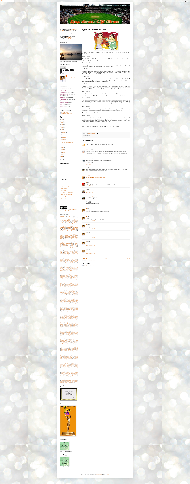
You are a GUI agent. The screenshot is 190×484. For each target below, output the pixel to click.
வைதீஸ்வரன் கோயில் (71, 379)
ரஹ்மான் (62, 266)
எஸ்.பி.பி (66, 234)
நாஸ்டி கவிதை (69, 344)
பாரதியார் (75, 261)
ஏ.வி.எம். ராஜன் (67, 292)
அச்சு (72, 252)
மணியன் (61, 359)
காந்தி (64, 299)
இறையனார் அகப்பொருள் (69, 285)
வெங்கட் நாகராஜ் (89, 158)
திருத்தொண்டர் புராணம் (74, 332)
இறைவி (75, 285)
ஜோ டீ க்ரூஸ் (74, 323)
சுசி (86, 182)
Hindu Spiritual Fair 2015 (68, 270)
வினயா (76, 266)
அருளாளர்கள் (64, 226)
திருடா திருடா (68, 332)
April (63, 149)
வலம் (72, 266)
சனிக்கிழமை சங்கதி (64, 230)
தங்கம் (68, 326)
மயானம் (76, 359)
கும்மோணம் (67, 255)
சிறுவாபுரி (70, 315)
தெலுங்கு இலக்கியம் (74, 339)
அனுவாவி (71, 275)
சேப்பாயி (61, 258)
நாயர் (65, 344)
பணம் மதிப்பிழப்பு (72, 348)
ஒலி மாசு (74, 293)
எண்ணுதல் (66, 290)
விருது (65, 376)
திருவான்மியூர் (75, 334)
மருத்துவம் (61, 360)
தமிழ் (72, 243)
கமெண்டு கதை (68, 254)
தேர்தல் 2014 (62, 340)
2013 (62, 129)
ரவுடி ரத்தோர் (75, 365)
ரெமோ (76, 368)
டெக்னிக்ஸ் (70, 325)
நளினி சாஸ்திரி (69, 343)
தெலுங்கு (68, 339)
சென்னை (75, 318)
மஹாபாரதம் (73, 229)
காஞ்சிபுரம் (75, 254)
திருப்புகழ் (75, 333)
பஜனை (68, 347)
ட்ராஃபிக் (64, 326)
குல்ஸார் (76, 303)
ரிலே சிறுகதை (71, 367)
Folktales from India (66, 244)
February (64, 152)
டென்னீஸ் (74, 325)
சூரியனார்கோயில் (62, 318)
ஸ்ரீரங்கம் (61, 381)
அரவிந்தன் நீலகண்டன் (72, 277)
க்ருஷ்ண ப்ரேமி (62, 308)
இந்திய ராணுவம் (68, 284)
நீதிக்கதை (75, 243)
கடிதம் (71, 294)
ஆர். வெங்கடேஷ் (66, 283)
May (63, 147)
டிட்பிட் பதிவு (68, 243)
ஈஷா (72, 286)
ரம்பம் (68, 365)
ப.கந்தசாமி (88, 143)
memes (77, 271)
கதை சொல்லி (75, 294)
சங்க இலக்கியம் (71, 308)
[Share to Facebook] (88, 135)
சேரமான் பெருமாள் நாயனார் (73, 319)
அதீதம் (61, 253)
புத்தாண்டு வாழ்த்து (71, 262)
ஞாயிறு (66, 324)
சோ (67, 320)
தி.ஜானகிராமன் (62, 331)
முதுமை (73, 263)
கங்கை (68, 294)
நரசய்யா (77, 342)
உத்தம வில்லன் (67, 287)
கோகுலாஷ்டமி (72, 255)
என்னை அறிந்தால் (72, 290)
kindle (74, 271)
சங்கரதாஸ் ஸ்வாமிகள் (64, 309)
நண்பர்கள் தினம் (62, 342)
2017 (62, 122)
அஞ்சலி (72, 244)
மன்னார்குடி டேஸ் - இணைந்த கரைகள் (67, 196)
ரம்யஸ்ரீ (71, 365)
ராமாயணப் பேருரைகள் (64, 367)
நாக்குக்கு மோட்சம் (64, 184)
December (64, 132)
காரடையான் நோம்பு (72, 299)
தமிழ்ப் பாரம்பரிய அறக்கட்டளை (68, 258)
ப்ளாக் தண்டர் (70, 358)
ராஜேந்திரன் (68, 366)
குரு (71, 302)
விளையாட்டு (69, 227)
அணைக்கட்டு (66, 275)
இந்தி (63, 284)
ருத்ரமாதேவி (66, 368)
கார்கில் (77, 299)
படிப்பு (61, 348)
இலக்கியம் (68, 286)
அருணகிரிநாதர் (62, 278)
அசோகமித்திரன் (67, 236)
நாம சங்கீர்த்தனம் (67, 260)
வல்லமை (76, 372)
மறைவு (65, 360)
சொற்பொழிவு (66, 247)
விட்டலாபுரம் (68, 375)
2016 (62, 124)
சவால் (76, 246)
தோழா (73, 340)
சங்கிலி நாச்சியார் (70, 309)
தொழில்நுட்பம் (65, 229)
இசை (69, 218)
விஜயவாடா (61, 375)
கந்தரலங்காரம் (73, 295)
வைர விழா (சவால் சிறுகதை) (66, 186)
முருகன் (73, 363)
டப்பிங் (74, 324)
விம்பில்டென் (62, 376)
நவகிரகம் (73, 343)
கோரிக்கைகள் (71, 307)
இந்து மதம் (68, 245)
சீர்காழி (66, 317)
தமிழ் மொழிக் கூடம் (70, 327)
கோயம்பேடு (65, 307)
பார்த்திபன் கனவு (62, 351)
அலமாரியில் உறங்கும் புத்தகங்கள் (67, 142)
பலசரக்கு (68, 349)
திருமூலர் (61, 334)
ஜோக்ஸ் (67, 231)
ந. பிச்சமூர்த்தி (63, 341)
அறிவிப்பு (64, 245)
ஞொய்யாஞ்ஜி (70, 324)
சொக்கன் (64, 320)
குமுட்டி (69, 302)
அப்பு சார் (70, 276)
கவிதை (76, 245)
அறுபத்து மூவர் (68, 278)
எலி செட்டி (62, 291)
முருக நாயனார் (69, 363)
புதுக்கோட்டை (62, 355)
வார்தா (64, 374)
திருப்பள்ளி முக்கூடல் (70, 333)
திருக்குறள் (61, 259)
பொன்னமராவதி (66, 357)
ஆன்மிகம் (76, 219)
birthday (66, 271)
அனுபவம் (62, 216)
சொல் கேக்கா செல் (64, 200)
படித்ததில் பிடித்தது (66, 220)
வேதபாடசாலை (62, 379)
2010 (62, 157)
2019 (62, 121)
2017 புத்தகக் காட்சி (74, 268)
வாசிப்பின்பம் (74, 231)
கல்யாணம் (69, 242)
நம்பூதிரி (73, 342)
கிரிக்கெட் (70, 234)
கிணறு (69, 300)
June (63, 145)
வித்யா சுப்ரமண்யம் (74, 375)
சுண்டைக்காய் (75, 317)
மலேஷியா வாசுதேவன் (70, 360)
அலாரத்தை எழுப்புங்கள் (74, 278)
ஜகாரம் (76, 320)
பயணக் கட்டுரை (75, 222)
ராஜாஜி (61, 366)
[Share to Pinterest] (89, 135)
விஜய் (65, 375)
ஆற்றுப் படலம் (72, 283)
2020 (62, 119)
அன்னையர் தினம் (62, 276)
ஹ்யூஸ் (73, 382)
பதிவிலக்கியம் (63, 181)
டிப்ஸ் (64, 325)
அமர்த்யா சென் (75, 276)
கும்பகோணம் (62, 255)
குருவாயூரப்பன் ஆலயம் (63, 303)
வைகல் (66, 379)
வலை (61, 224)
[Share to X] (86, 135)
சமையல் (67, 237)
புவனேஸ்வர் (69, 355)
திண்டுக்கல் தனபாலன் (90, 175)
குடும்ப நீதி (98, 134)
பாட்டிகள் (76, 350)
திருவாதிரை (70, 334)
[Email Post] (97, 133)
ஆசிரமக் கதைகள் (68, 279)
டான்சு (77, 324)
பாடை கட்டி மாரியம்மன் (67, 350)
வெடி (77, 376)
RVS (86, 208)
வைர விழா (70, 30)
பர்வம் (66, 261)
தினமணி (75, 258)
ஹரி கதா (71, 381)
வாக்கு (61, 374)
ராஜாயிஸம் (64, 366)
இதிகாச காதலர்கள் (72, 253)
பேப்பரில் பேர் (69, 356)
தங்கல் (71, 326)
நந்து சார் (70, 342)
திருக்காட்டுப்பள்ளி (62, 332)
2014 (62, 127)
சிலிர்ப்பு (73, 315)
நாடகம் (76, 259)
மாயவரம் (61, 363)
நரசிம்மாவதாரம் (63, 343)
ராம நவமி (72, 366)
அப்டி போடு (73, 230)
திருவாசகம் (65, 334)
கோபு (76, 255)
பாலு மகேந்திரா (68, 351)
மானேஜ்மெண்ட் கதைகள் (67, 263)
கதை (65, 242)
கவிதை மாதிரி (75, 228)
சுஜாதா (61, 247)
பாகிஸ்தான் (76, 349)
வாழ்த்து (67, 374)
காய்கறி (67, 299)
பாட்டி (72, 350)
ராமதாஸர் (76, 366)
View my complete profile (70, 77)
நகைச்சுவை (64, 223)
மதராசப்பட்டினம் (66, 359)
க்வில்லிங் (66, 308)
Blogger (108, 474)
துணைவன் (73, 336)
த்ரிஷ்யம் (77, 340)
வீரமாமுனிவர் (74, 376)
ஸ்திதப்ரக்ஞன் (63, 380)
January (63, 154)
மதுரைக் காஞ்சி (71, 359)
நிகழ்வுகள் (73, 260)
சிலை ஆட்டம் (70, 38)
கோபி (62, 307)
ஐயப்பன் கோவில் (66, 293)
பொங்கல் (72, 250)
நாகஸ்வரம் (66, 239)
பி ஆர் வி (62, 352)
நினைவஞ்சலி (75, 344)
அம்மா (66, 277)
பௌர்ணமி (65, 358)
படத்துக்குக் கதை (75, 347)
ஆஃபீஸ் (62, 279)
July (63, 140)
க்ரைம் (69, 246)
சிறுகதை (71, 216)
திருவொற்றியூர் (67, 259)
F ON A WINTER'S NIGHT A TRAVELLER (66, 269)
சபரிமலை (69, 310)
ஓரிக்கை (64, 294)
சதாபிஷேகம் (76, 309)
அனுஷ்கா (75, 275)
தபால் (61, 327)
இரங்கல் (69, 228)
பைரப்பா (73, 356)
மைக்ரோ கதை (72, 239)
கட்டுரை (74, 218)
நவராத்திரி (75, 234)
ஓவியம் (72, 245)
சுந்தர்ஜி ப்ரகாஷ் (88, 149)
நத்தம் (67, 342)
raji (86, 167)
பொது (63, 218)
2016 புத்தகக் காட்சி (68, 268)
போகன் (71, 357)
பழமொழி (72, 349)
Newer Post (85, 258)
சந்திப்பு (72, 246)
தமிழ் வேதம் (65, 328)
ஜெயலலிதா (68, 323)
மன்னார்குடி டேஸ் (64, 188)
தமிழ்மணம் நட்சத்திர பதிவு (73, 328)
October (63, 135)
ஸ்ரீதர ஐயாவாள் (68, 380)
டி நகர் (62, 325)
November (64, 134)
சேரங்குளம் (65, 319)
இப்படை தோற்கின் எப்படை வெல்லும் (67, 198)
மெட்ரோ (77, 263)
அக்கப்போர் (95, 134)
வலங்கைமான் (72, 372)
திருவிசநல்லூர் (62, 335)
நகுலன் (68, 341)
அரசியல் (71, 235)
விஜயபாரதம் (75, 374)
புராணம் (76, 262)
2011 (62, 156)
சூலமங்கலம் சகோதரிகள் (69, 318)
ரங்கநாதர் (64, 365)
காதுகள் (61, 299)
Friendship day (75, 269)
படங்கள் (71, 347)
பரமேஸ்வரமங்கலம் (63, 349)
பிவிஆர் (75, 352)
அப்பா (67, 276)
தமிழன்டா (64, 327)
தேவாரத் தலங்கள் (63, 232)
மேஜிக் (69, 364)
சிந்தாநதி (66, 315)
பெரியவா (64, 356)
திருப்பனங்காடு (63, 333)
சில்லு (64, 316)
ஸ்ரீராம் (65, 381)
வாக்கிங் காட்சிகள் (74, 373)
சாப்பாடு (75, 235)
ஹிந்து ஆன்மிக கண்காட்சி (64, 382)
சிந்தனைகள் (62, 315)
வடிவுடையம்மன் (67, 266)
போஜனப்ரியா (66, 251)
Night (63, 271)
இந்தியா (73, 284)
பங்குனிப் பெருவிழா (63, 347)
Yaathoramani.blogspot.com (91, 196)
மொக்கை (61, 235)
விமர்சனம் (68, 222)
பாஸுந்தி (72, 351)
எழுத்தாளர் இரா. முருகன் (72, 291)
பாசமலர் (62, 350)
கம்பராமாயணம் (62, 237)
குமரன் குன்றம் (65, 302)
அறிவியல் (61, 234)
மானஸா (69, 224)
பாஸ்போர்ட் (76, 351)
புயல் (66, 355)
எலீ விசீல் (66, 291)
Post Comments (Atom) (91, 260)
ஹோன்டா (70, 382)
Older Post (128, 258)
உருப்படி (75, 287)
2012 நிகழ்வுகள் (66, 267)
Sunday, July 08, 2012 (89, 146)
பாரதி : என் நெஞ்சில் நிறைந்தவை (66, 194)
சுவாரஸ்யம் (67, 221)
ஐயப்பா (70, 293)
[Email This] (83, 135)
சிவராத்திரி (76, 316)
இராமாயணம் (74, 236)
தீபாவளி (72, 259)
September (64, 137)
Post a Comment (87, 255)
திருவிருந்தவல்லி (68, 335)
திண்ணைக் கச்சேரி (72, 223)
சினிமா (61, 219)
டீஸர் (67, 325)
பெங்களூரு (61, 263)
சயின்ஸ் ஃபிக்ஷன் (74, 242)
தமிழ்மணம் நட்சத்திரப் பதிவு (69, 238)
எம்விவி (77, 290)
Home (106, 258)
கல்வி (72, 254)
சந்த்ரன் (65, 310)
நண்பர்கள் (75, 341)
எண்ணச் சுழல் (62, 290)
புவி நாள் (73, 355)
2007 (62, 159)
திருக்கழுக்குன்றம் (74, 331)
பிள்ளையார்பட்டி (71, 352)
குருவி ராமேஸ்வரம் (70, 303)
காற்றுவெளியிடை (63, 300)
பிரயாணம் (66, 352)
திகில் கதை (68, 331)
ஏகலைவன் (72, 292)
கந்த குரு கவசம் (66, 295)
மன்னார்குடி (62, 222)
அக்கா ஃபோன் (68, 252)
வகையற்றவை (75, 224)
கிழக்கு (65, 301)
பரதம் (77, 348)
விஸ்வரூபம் (69, 376)
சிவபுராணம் (72, 316)
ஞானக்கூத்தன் (62, 324)
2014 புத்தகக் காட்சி (72, 267)
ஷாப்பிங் (77, 379)
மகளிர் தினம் (75, 358)
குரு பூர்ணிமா (75, 302)
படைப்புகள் (65, 348)
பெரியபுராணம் (67, 250)
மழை (61, 244)
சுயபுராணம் (62, 231)
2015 (62, 126)
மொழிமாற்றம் (73, 364)
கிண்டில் (72, 300)
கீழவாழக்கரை (69, 301)
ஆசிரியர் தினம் (74, 279)
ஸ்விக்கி (68, 381)
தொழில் (70, 340)
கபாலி (64, 254)
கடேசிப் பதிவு (63, 190)
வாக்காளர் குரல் (67, 373)
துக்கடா (61, 236)
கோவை (65, 246)
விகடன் (71, 374)
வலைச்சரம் (66, 235)
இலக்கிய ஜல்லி (62, 286)
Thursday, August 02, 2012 (90, 212)
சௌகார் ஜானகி (71, 320)
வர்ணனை (68, 372)
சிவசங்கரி (67, 316)
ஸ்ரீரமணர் (61, 267)
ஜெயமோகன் (63, 323)
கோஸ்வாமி (75, 307)
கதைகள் (61, 295)
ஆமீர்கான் (61, 283)
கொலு (61, 246)
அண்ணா (75, 252)
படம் (65, 224)
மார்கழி (65, 363)
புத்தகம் (64, 228)
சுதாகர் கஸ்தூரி (62, 243)
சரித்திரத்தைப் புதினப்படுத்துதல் (69, 311)
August (63, 139)
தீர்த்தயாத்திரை (71, 247)
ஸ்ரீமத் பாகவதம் (74, 380)
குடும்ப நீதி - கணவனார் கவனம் (67, 143)
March (63, 150)
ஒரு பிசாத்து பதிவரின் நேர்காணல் (67, 192)
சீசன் (62, 317)
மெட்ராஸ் (65, 364)
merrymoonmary (99, 474)
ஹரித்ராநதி (75, 381)
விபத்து (61, 252)
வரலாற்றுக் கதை (63, 372)
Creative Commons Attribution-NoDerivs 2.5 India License (68, 210)
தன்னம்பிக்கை (75, 326)
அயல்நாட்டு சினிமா (66, 253)
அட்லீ (62, 275)
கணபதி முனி (68, 219)
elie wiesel (69, 271)
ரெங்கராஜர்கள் (71, 368)
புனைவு (76, 216)
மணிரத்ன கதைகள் (73, 251)
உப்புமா (71, 287)
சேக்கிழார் (61, 319)
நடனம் (71, 341)
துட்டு (72, 335)
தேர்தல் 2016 (66, 340)
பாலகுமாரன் (61, 262)
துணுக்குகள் (68, 336)
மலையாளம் (76, 360)
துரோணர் (61, 339)
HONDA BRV (62, 270)
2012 (62, 131)
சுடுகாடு (70, 317)
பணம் (68, 348)
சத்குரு (62, 310)
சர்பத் (76, 311)
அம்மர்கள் (61, 277)
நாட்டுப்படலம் (62, 260)
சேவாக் (61, 320)
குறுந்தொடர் (72, 226)
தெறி (65, 339)
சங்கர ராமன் (76, 308)
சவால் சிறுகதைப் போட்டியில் (70, 37)
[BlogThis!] (85, 135)
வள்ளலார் (62, 373)
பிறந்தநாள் (65, 262)
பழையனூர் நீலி (71, 261)
